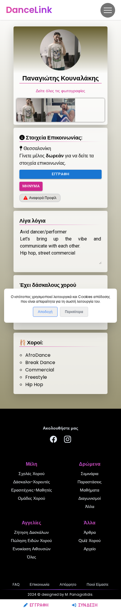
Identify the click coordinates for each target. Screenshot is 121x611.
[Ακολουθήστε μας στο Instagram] (67, 440)
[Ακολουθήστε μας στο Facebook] (53, 440)
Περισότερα (74, 312)
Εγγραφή (39, 605)
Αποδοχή (45, 312)
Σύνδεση (88, 605)
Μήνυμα (31, 186)
